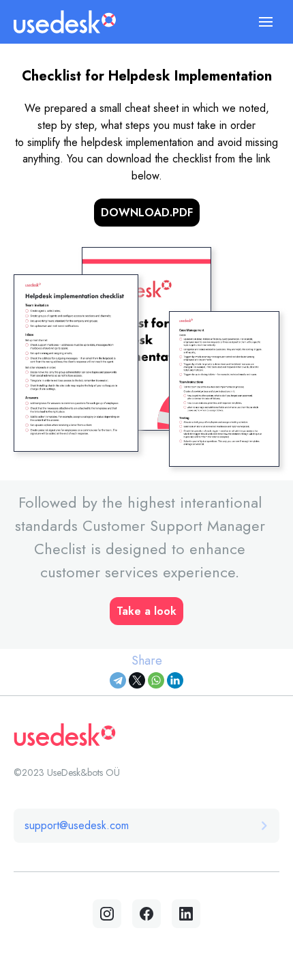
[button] (265, 21)
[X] (137, 680)
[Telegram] (118, 680)
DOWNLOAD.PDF (147, 212)
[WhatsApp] (156, 680)
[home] (65, 21)
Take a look (146, 611)
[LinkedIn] (175, 680)
